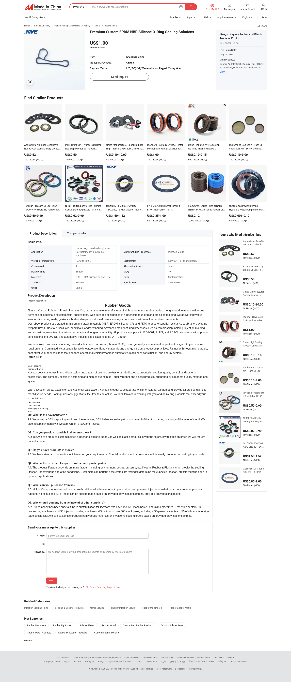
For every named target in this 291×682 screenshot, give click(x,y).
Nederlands (152, 661)
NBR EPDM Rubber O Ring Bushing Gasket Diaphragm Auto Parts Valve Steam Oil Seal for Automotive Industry (253, 419)
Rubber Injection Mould (123, 607)
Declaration (180, 668)
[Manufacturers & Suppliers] (42, 6)
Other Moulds (97, 607)
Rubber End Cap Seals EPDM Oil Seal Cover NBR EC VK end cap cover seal (253, 369)
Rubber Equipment (62, 625)
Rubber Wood (109, 625)
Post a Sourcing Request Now (103, 587)
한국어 (173, 661)
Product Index (203, 657)
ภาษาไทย (200, 661)
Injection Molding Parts (36, 607)
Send (51, 580)
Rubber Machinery (36, 625)
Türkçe (211, 661)
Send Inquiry (119, 77)
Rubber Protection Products (72, 632)
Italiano (128, 661)
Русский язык (115, 661)
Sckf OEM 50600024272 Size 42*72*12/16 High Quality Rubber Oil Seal (253, 445)
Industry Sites (167, 657)
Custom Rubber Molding (107, 632)
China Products (80, 657)
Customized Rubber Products (138, 625)
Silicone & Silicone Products (69, 607)
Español (77, 661)
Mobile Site (218, 657)
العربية (163, 661)
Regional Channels (185, 657)
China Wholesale (131, 657)
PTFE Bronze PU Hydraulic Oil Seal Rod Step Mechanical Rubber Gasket (253, 268)
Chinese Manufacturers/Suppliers (105, 657)
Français (102, 661)
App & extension (225, 17)
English (66, 661)
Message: (39, 551)
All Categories (36, 17)
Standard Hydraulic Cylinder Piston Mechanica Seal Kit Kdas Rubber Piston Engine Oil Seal (253, 318)
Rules (264, 17)
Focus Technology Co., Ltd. (123, 668)
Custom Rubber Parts (172, 625)
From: (41, 535)
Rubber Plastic (87, 625)
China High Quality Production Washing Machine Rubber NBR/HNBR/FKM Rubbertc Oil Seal (253, 344)
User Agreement (164, 668)
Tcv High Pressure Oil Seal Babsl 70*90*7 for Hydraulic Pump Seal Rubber (253, 394)
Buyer (189, 17)
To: (43, 543)
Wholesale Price (150, 657)
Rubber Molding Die (152, 607)
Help (206, 17)
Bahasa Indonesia (239, 661)
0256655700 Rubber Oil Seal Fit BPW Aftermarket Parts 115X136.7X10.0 (253, 470)
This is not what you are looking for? (65, 587)
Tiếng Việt (222, 661)
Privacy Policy (195, 668)
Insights (230, 657)
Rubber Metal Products (39, 632)
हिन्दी (191, 661)
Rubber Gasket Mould (180, 607)
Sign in (263, 8)
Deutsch (139, 661)
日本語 (182, 661)
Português (89, 661)
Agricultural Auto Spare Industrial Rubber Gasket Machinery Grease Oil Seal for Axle (253, 242)
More (222, 71)
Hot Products (63, 657)
